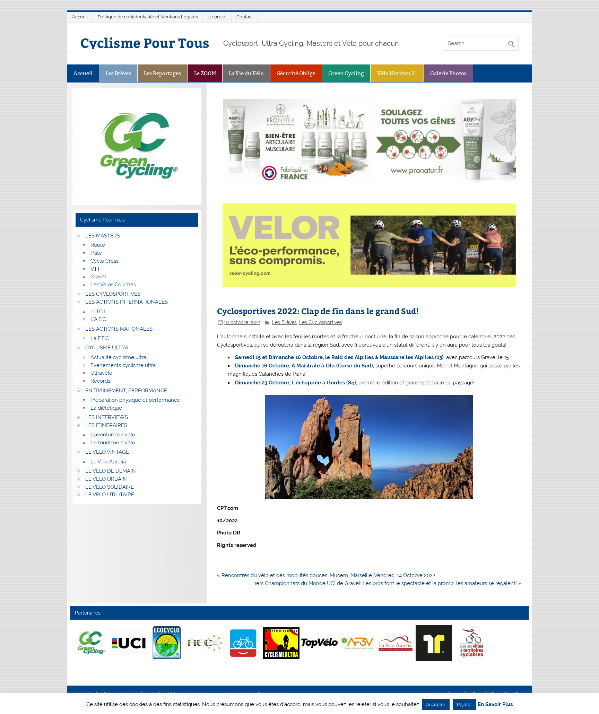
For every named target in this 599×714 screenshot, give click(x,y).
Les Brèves (118, 73)
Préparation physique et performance (135, 400)
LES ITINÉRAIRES (106, 425)
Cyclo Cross (104, 261)
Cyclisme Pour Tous (144, 42)
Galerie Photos (448, 73)
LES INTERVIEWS (106, 417)
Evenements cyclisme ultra (123, 365)
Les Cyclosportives (320, 322)
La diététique (106, 408)
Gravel (98, 276)
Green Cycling (346, 73)
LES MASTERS (102, 236)
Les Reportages (162, 73)
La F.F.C (99, 338)
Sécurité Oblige (296, 73)
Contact (244, 16)
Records (100, 381)
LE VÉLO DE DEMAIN (110, 471)
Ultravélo (101, 373)
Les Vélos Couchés (113, 284)
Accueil (80, 16)
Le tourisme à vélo (112, 442)
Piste (96, 253)
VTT (95, 269)
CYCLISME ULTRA (106, 348)
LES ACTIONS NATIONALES (119, 329)
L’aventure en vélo (112, 435)
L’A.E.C (98, 319)
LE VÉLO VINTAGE (107, 452)
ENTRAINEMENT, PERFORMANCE (126, 391)
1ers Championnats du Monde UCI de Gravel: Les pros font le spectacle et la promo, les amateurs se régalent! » (387, 583)
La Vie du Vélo (246, 73)
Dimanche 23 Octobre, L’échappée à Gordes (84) (295, 383)
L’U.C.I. (98, 311)
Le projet (217, 16)
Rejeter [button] (464, 704)
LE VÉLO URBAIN (106, 479)
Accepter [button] (435, 704)
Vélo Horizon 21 (397, 73)
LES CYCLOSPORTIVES (112, 294)
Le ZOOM (205, 73)
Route (97, 245)
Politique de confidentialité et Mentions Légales (148, 16)
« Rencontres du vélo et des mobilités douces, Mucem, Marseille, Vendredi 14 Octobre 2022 (326, 575)
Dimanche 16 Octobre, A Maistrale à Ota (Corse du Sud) (304, 366)
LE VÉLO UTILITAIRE (109, 494)
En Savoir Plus (495, 704)
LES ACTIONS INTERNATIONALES (126, 302)
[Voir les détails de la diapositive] (90, 643)
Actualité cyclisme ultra (118, 357)
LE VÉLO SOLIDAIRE (109, 487)
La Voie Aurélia (108, 462)
